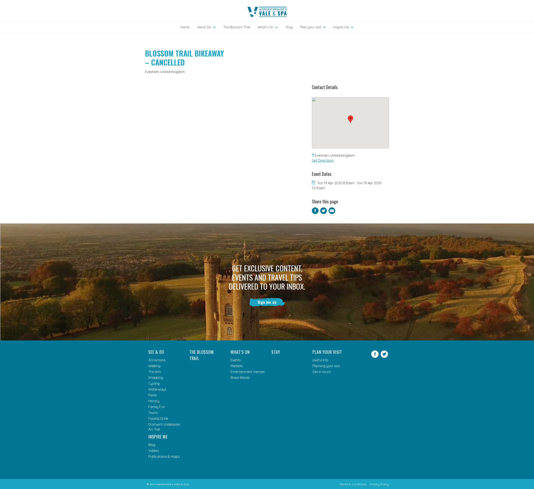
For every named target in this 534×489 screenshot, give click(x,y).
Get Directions (323, 160)
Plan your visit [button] (310, 27)
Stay (289, 27)
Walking (154, 366)
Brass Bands (240, 378)
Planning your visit (326, 366)
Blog (151, 445)
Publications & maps (164, 456)
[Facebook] (375, 356)
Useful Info (320, 360)
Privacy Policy (379, 484)
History (153, 401)
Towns (153, 413)
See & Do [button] (204, 27)
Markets (236, 366)
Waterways (157, 389)
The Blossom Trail (236, 27)
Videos (153, 451)
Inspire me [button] (341, 27)
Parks (152, 395)
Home (185, 27)
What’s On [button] (265, 27)
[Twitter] (384, 356)
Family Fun (156, 407)
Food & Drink (158, 418)
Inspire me (158, 437)
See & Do (156, 352)
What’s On (240, 352)
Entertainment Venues (247, 372)
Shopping (155, 378)
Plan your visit (327, 352)
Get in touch (321, 372)
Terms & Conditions (353, 484)
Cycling (154, 383)
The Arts (154, 372)
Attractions (157, 360)
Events (235, 360)
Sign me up (267, 302)
